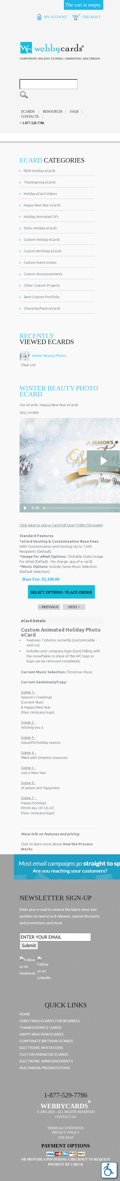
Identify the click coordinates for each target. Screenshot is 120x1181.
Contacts (30, 117)
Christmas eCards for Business (50, 1021)
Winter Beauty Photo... (49, 355)
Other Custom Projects (42, 285)
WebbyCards (64, 1106)
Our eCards (29, 405)
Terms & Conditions (65, 1128)
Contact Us (65, 1117)
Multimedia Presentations (45, 1068)
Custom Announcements (43, 274)
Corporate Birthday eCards (46, 1041)
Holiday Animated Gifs (41, 216)
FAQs (74, 112)
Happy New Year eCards (42, 205)
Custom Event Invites (40, 262)
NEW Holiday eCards (39, 171)
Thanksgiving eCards (40, 182)
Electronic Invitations (41, 1048)
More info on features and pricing (50, 834)
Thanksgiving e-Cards (41, 1027)
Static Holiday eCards (40, 228)
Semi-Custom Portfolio (42, 297)
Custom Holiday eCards (42, 239)
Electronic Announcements (46, 1061)
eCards (28, 112)
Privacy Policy (66, 1133)
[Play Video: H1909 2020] (103, 460)
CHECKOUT (90, 17)
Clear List (28, 365)
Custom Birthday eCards (42, 251)
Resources (53, 112)
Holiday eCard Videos (40, 194)
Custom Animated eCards (44, 1054)
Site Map (65, 1138)
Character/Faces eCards (42, 308)
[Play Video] (25, 508)
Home (25, 1014)
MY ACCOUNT (55, 17)
